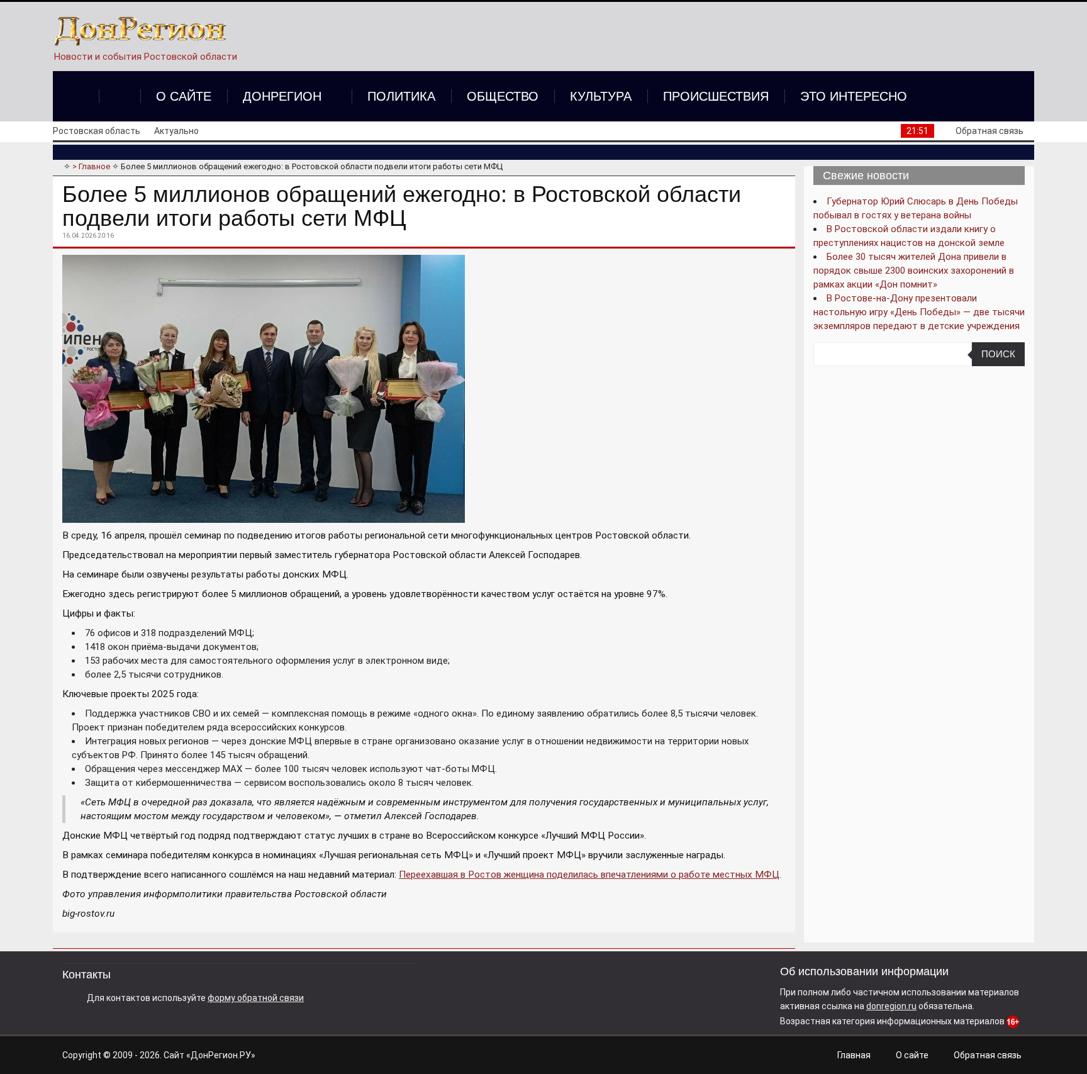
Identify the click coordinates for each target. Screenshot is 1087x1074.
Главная (854, 1055)
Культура (601, 96)
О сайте (183, 96)
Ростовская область (96, 131)
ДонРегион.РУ (221, 1055)
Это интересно (853, 96)
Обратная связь (989, 131)
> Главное (91, 166)
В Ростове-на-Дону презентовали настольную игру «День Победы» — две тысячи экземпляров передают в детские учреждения (919, 312)
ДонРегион (282, 96)
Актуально (176, 131)
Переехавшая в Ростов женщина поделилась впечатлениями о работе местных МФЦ (589, 874)
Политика (401, 96)
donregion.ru (891, 1006)
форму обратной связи (256, 998)
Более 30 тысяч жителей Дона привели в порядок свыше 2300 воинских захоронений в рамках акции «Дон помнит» (913, 270)
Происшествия (716, 96)
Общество (502, 96)
